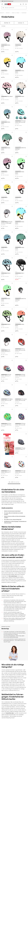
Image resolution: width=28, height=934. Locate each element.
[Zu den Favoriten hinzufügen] (12, 29)
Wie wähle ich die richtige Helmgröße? (12, 519)
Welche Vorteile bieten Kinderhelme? (12, 511)
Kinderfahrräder (10, 713)
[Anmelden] (20, 4)
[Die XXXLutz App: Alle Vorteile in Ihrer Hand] (7, 453)
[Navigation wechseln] (2, 4)
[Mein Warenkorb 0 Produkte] (26, 4)
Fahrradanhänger (13, 576)
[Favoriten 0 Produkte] (23, 4)
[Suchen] (3, 7)
